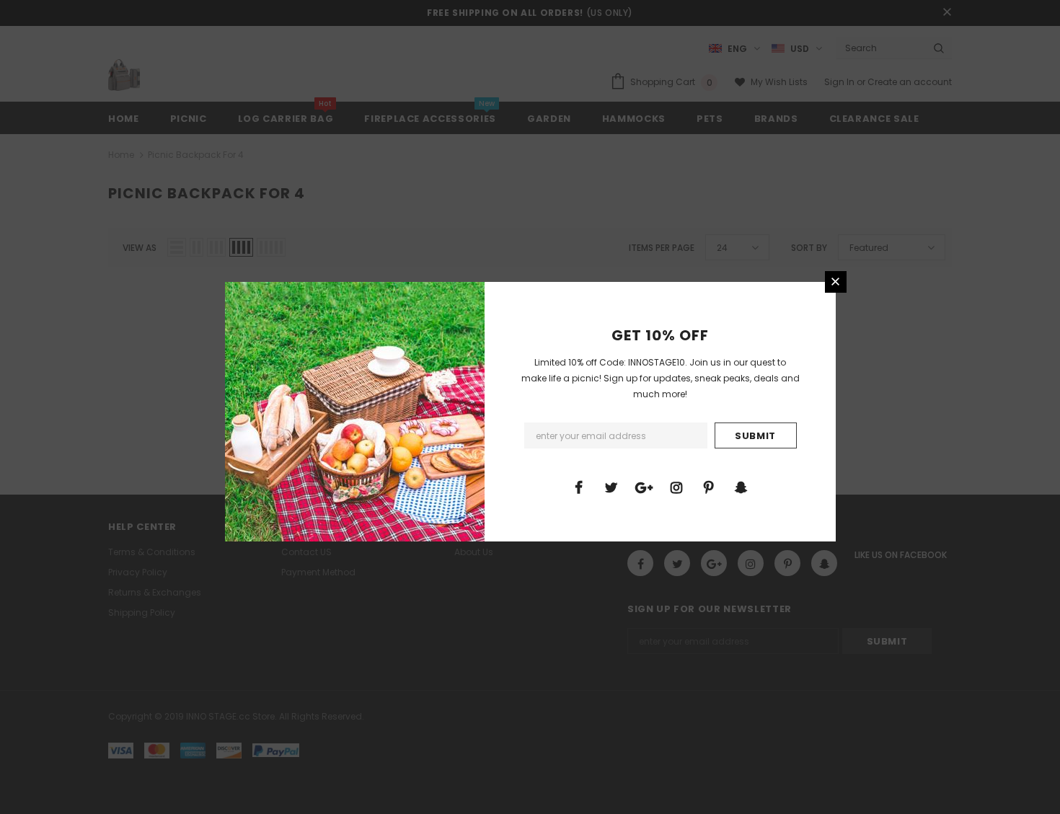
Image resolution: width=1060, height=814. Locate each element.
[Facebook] (579, 486)
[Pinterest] (709, 486)
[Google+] (644, 486)
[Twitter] (611, 486)
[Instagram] (676, 486)
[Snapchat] (741, 486)
